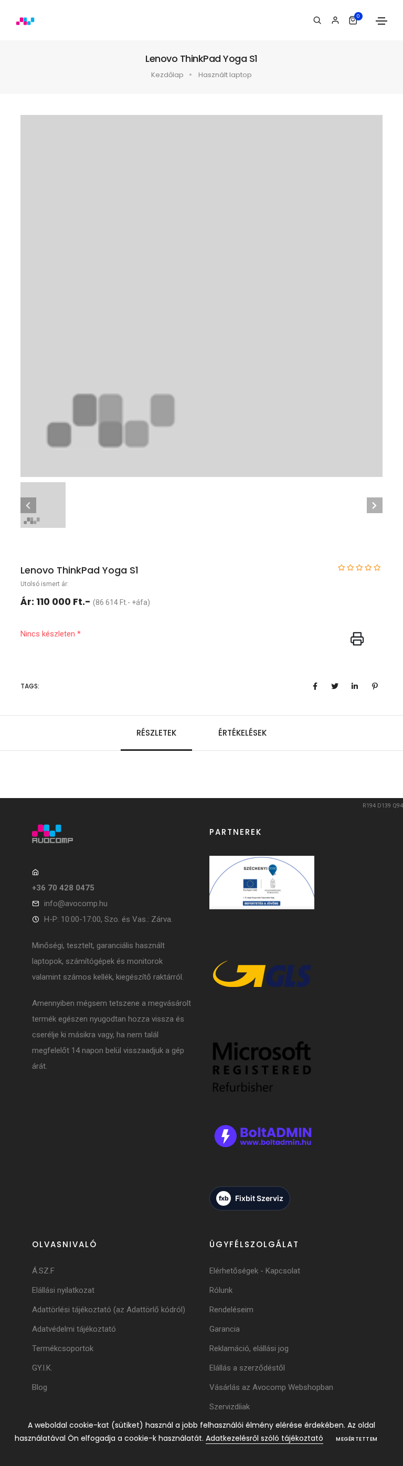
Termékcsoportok (62, 1348)
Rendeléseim (231, 1309)
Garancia (224, 1329)
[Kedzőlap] (113, 833)
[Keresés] (317, 20)
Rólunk (220, 1290)
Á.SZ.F (43, 1271)
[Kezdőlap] (25, 20)
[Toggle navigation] (381, 21)
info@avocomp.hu (76, 903)
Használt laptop (225, 75)
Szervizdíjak (229, 1406)
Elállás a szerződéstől (247, 1368)
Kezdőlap (167, 75)
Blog (39, 1387)
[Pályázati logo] (261, 894)
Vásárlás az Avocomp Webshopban (271, 1387)
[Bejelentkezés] (335, 20)
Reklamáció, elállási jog (249, 1348)
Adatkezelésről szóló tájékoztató (264, 1438)
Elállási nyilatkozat (63, 1290)
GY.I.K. (42, 1368)
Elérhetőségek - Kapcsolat (254, 1271)
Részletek (156, 732)
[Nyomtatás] (357, 639)
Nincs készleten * (50, 634)
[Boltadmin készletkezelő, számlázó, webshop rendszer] (261, 1148)
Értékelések (242, 732)
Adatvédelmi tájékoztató (74, 1329)
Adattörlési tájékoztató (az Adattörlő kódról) (108, 1309)
